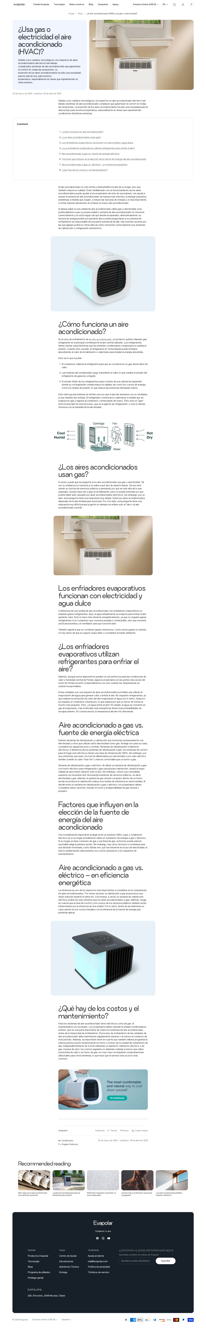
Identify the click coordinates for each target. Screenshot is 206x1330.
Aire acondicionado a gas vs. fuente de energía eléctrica (90, 154)
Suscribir (165, 1261)
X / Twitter (112, 1131)
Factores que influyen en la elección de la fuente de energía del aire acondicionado (104, 159)
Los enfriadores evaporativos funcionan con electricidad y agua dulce (97, 143)
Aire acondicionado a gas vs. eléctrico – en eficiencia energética (94, 165)
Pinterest (124, 1131)
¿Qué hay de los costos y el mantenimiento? (85, 170)
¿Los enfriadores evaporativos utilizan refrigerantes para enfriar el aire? (98, 148)
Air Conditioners (65, 1141)
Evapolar (24, 1320)
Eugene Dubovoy (70, 1144)
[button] (174, 4)
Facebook (100, 1131)
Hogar (71, 14)
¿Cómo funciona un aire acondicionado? (82, 132)
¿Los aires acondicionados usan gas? (81, 138)
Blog (80, 14)
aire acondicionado (102, 340)
